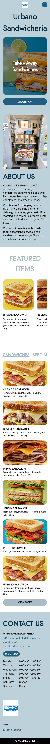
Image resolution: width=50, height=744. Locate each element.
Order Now (25, 101)
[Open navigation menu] (44, 4)
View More (25, 602)
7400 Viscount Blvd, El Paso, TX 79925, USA (21, 640)
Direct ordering (12, 729)
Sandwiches (16, 355)
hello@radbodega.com (16, 646)
